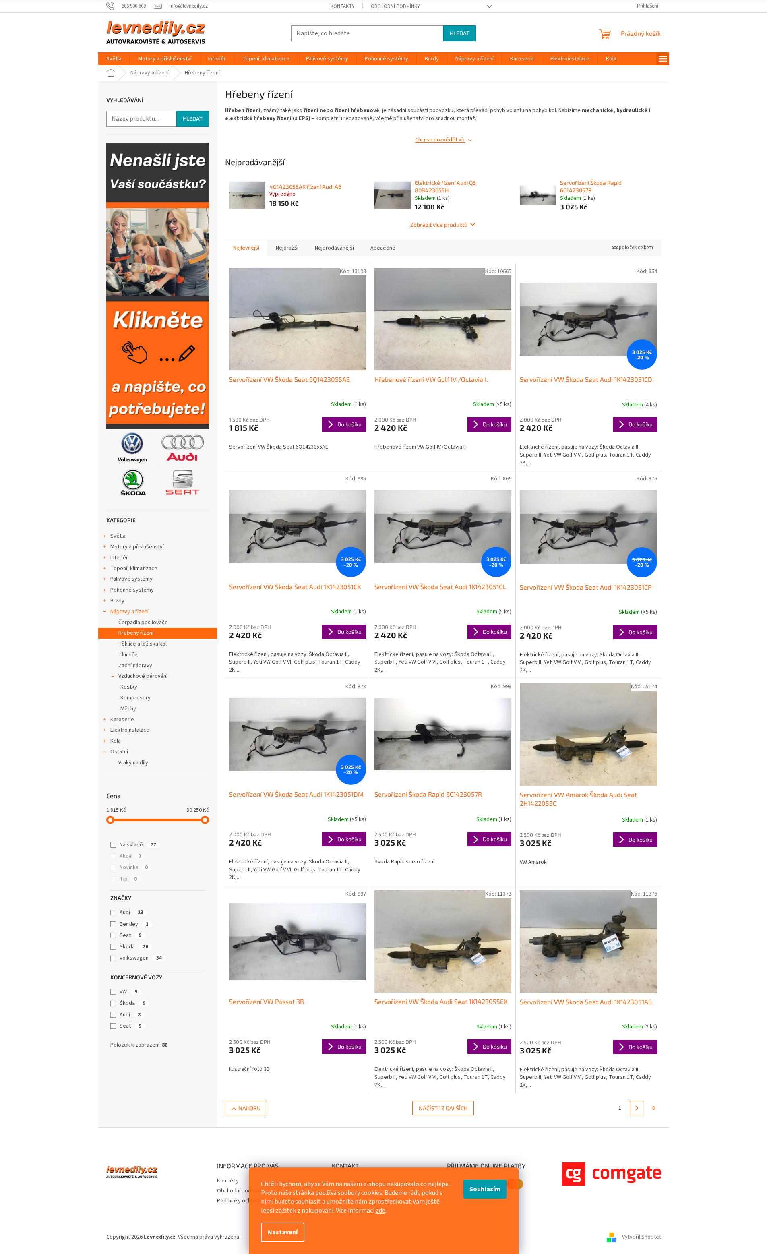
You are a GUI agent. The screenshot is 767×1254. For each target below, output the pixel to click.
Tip (128, 879)
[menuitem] (114, 58)
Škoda (134, 947)
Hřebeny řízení (135, 633)
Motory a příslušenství (137, 547)
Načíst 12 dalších (443, 1108)
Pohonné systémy (132, 590)
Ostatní (119, 752)
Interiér (119, 558)
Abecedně (382, 248)
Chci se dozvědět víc (440, 140)
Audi (131, 912)
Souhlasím (484, 1189)
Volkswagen (141, 958)
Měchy (128, 709)
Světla (118, 536)
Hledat (459, 33)
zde (380, 1210)
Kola (115, 741)
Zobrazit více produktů (438, 224)
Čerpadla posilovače (143, 623)
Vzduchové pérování (142, 676)
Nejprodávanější (334, 248)
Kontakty (343, 6)
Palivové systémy (131, 579)
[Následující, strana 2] (637, 1108)
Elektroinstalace (129, 730)
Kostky (128, 687)
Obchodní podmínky (395, 6)
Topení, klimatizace (133, 569)
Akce (130, 856)
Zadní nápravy (135, 666)
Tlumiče (128, 655)
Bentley (134, 924)
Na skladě (138, 845)
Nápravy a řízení (129, 612)
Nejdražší (287, 248)
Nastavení (283, 1232)
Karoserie (122, 720)
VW (128, 992)
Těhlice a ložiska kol (142, 644)
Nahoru (249, 1108)
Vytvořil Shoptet (641, 1237)
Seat (130, 935)
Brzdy (117, 601)
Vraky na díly (133, 763)
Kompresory (135, 698)
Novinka (134, 867)
